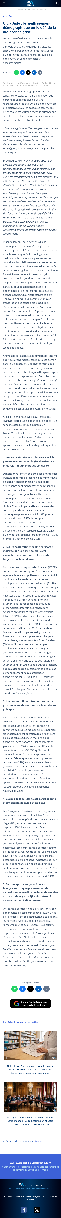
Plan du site (19, 1196)
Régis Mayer (25, 83)
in (34, 72)
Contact (30, 1199)
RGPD (46, 1196)
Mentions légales (33, 1196)
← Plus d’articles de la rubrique (23, 1141)
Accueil (20, 9)
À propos (8, 1196)
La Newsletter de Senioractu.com (30, 1163)
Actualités (31, 9)
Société (42, 9)
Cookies (53, 1196)
